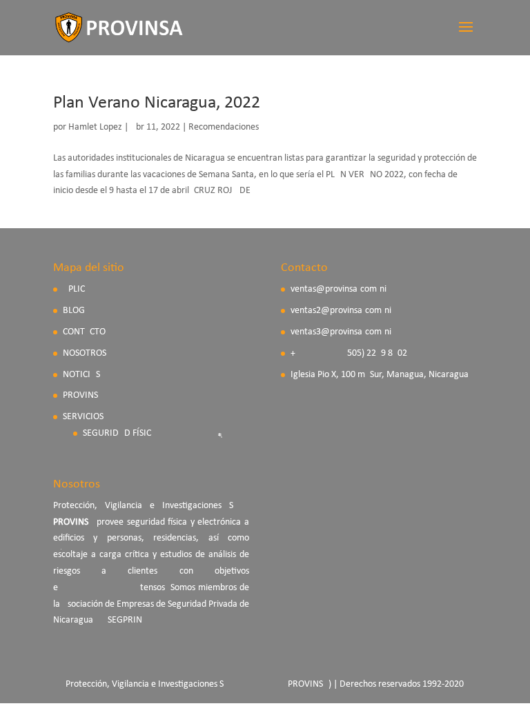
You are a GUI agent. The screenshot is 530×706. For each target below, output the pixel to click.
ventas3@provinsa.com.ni (341, 332)
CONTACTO (84, 332)
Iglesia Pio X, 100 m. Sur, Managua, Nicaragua (380, 375)
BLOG (74, 310)
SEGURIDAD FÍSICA (120, 433)
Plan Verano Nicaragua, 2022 (156, 103)
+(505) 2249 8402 (349, 353)
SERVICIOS (83, 417)
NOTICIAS (81, 375)
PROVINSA (83, 395)
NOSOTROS (84, 353)
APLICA (76, 289)
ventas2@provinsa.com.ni (341, 310)
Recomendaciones (223, 127)
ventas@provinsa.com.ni (338, 289)
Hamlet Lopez (95, 127)
